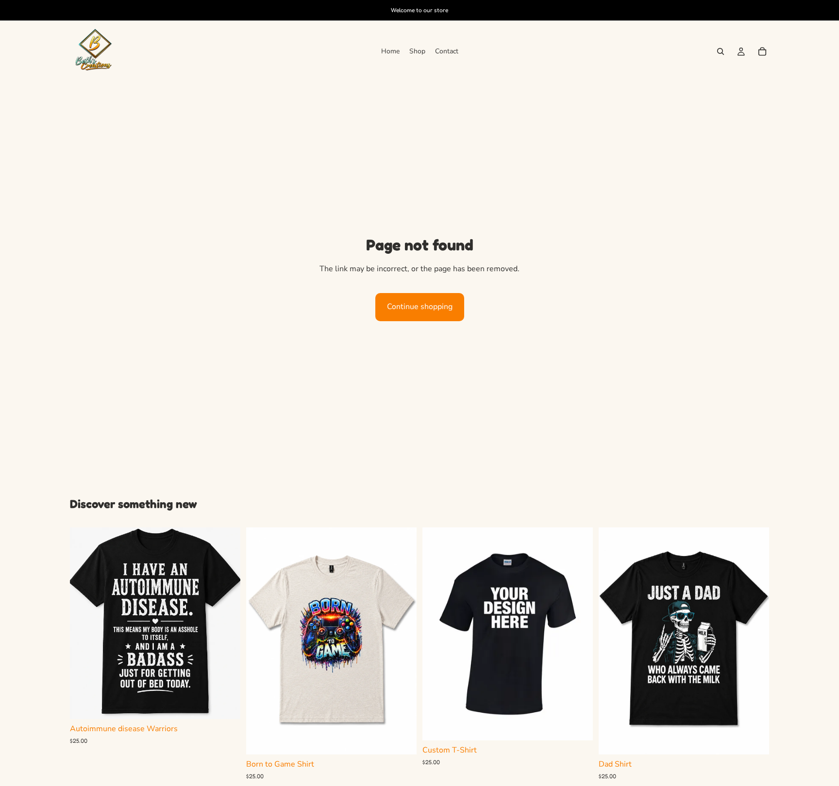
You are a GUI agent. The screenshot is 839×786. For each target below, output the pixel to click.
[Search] (720, 51)
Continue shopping (420, 306)
